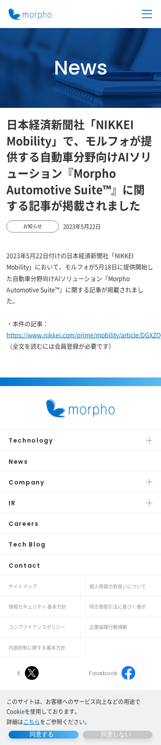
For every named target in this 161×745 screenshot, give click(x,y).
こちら (31, 721)
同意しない (116, 734)
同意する (42, 734)
